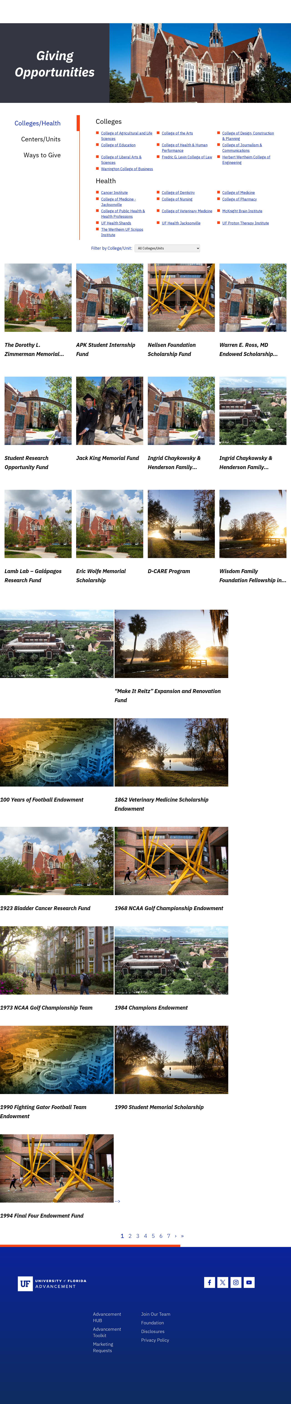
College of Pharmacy (239, 199)
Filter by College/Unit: (111, 248)
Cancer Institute (114, 192)
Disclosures (153, 1331)
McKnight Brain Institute (242, 211)
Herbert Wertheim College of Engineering (246, 160)
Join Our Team (156, 1314)
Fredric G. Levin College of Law (187, 157)
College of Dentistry (178, 192)
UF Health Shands (116, 223)
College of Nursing (177, 199)
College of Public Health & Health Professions (123, 214)
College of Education (118, 145)
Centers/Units (41, 139)
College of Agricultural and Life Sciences (126, 136)
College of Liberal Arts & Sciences (121, 160)
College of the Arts (177, 133)
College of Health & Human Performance (185, 148)
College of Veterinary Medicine (187, 211)
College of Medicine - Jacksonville (118, 202)
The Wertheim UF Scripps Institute (122, 232)
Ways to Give (42, 155)
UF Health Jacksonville (181, 223)
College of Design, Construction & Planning (248, 136)
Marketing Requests (103, 1347)
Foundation (152, 1323)
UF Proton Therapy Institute (245, 223)
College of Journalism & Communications (242, 148)
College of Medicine (238, 192)
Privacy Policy (155, 1340)
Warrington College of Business (127, 169)
